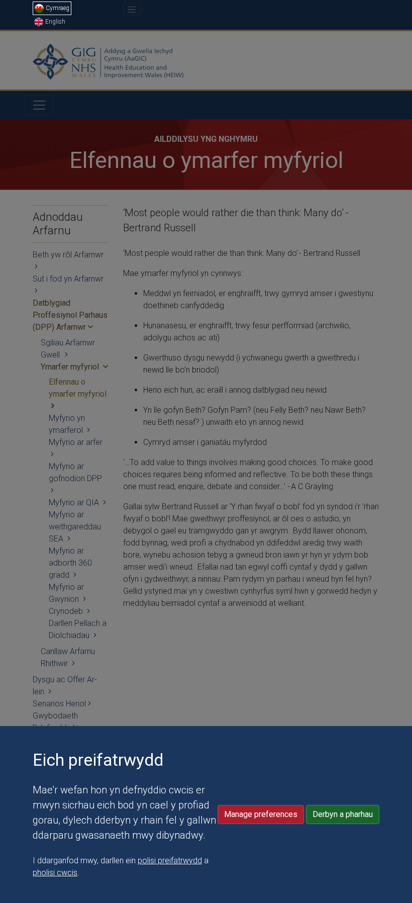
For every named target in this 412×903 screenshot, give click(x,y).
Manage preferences (260, 814)
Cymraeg (57, 8)
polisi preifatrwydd (170, 860)
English (55, 21)
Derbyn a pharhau (343, 814)
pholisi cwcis (55, 872)
